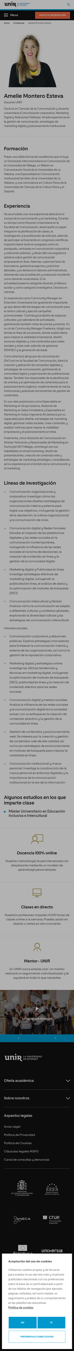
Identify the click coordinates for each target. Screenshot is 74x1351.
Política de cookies (20, 1307)
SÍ (51, 1323)
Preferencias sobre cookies (37, 1337)
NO (22, 1323)
